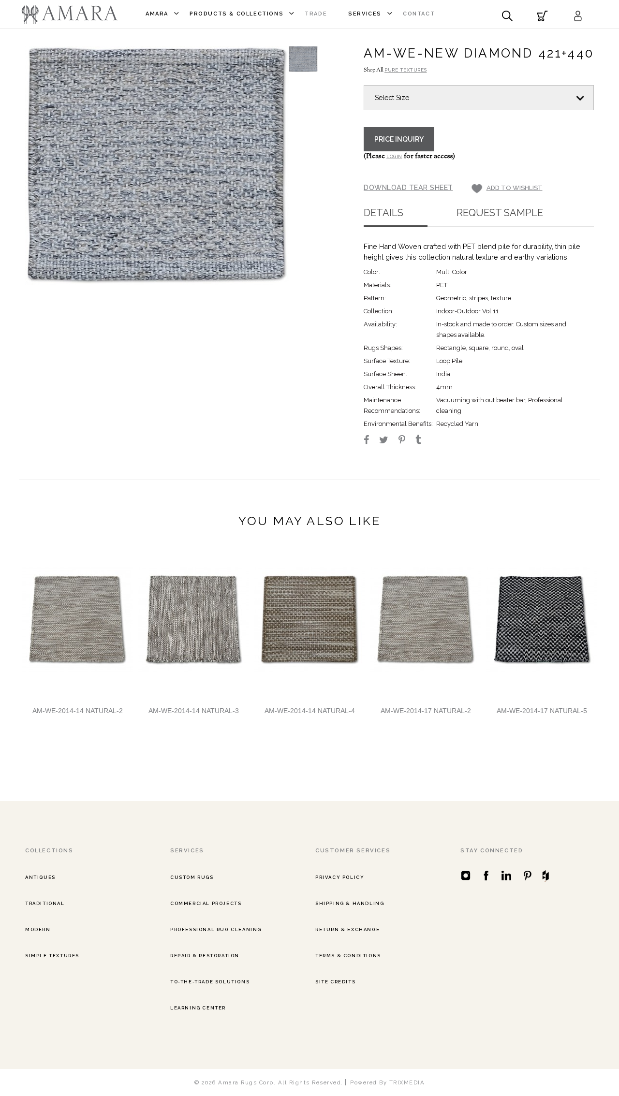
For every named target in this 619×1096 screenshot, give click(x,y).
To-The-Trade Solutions (210, 981)
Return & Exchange (347, 929)
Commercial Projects (205, 903)
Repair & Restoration (204, 955)
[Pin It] (406, 441)
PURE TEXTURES (405, 70)
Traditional (45, 903)
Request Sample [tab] (500, 213)
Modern (38, 929)
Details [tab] (383, 213)
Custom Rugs (192, 877)
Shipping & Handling (349, 903)
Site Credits (335, 981)
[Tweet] (388, 441)
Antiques (40, 877)
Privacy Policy (339, 877)
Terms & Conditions (348, 955)
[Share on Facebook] (371, 441)
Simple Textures (52, 955)
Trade (316, 14)
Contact (419, 14)
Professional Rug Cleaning (216, 929)
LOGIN (394, 156)
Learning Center (198, 1007)
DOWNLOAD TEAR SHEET (408, 187)
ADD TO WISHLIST (514, 187)
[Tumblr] (422, 441)
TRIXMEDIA (407, 1082)
